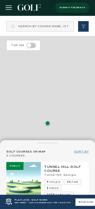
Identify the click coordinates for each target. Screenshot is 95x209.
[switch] (31, 45)
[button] (47, 123)
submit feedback (72, 8)
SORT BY (81, 151)
